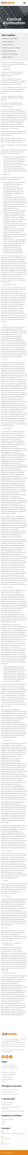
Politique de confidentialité (10, 38)
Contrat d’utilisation (8, 45)
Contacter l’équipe (7, 1119)
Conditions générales (8, 42)
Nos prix (4, 1081)
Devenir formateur (7, 1102)
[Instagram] (10, 1056)
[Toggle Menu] (24, 3)
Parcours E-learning (8, 1092)
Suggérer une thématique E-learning (13, 1111)
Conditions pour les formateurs (11, 48)
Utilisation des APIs (7, 57)
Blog (3, 1124)
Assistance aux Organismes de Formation (11, 1108)
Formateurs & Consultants (10, 1090)
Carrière (4, 1121)
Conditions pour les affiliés (9, 54)
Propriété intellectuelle (9, 51)
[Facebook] (3, 1056)
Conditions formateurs (8, 1072)
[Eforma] (8, 2)
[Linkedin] (7, 1056)
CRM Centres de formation (10, 1094)
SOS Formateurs (7, 1105)
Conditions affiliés (7, 1077)
